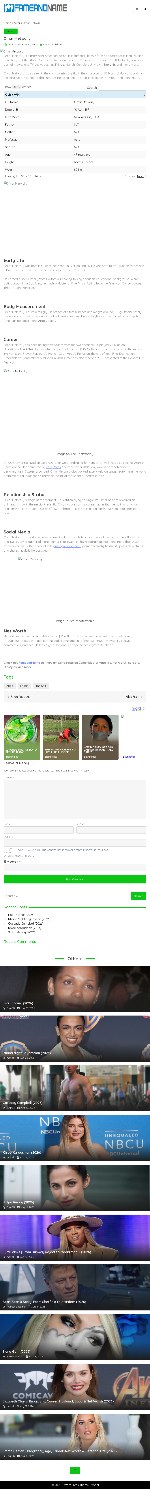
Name (7, 823)
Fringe (24, 686)
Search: (92, 87)
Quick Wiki (12, 94)
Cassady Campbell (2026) (25, 923)
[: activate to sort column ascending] (109, 94)
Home (7, 23)
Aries (9, 686)
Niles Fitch (132, 696)
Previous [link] (129, 176)
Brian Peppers (20, 696)
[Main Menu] (137, 9)
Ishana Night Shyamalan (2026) (29, 919)
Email (80, 823)
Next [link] (140, 176)
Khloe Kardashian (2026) (25, 928)
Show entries (17, 87)
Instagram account (67, 546)
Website (8, 837)
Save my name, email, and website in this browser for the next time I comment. (63, 850)
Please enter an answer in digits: (19, 854)
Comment (10, 777)
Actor (17, 23)
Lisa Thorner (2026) (21, 915)
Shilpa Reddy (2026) (21, 932)
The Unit (41, 686)
